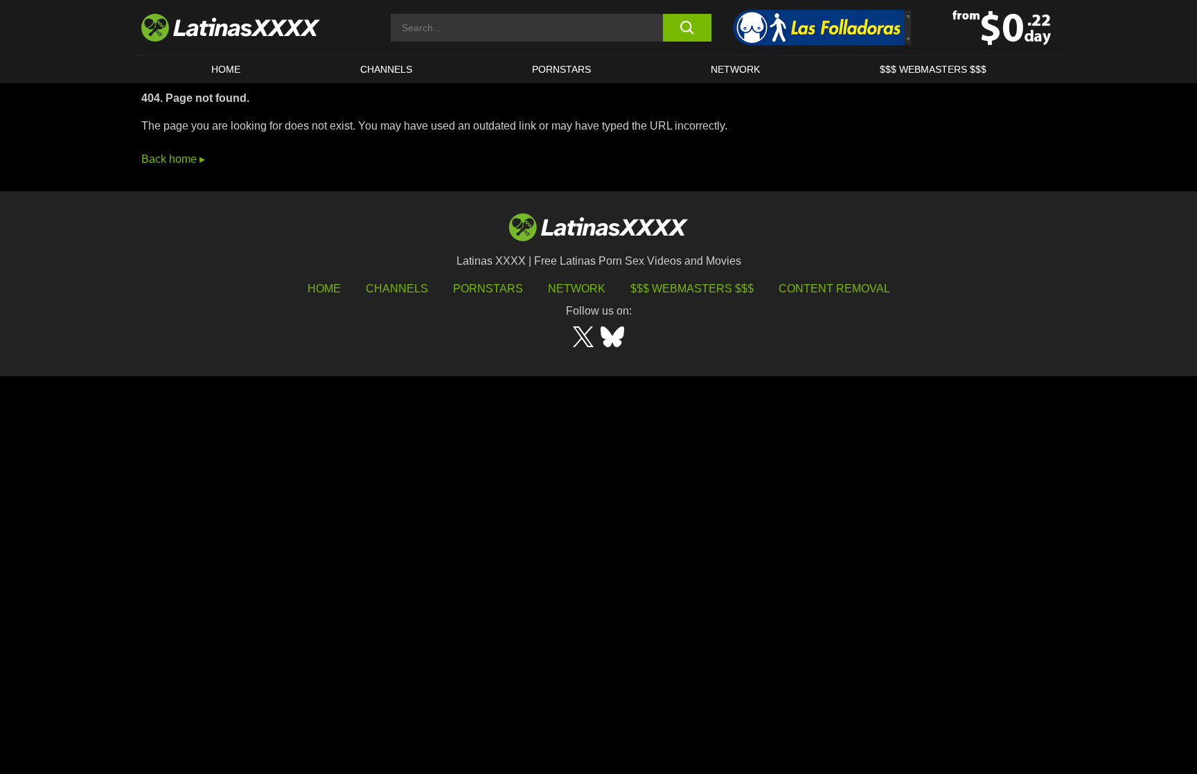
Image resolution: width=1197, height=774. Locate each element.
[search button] (687, 28)
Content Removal (834, 288)
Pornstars (561, 69)
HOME (225, 69)
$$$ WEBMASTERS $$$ (933, 69)
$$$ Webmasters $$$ (692, 288)
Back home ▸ (173, 159)
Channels (397, 288)
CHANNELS (386, 69)
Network (735, 69)
